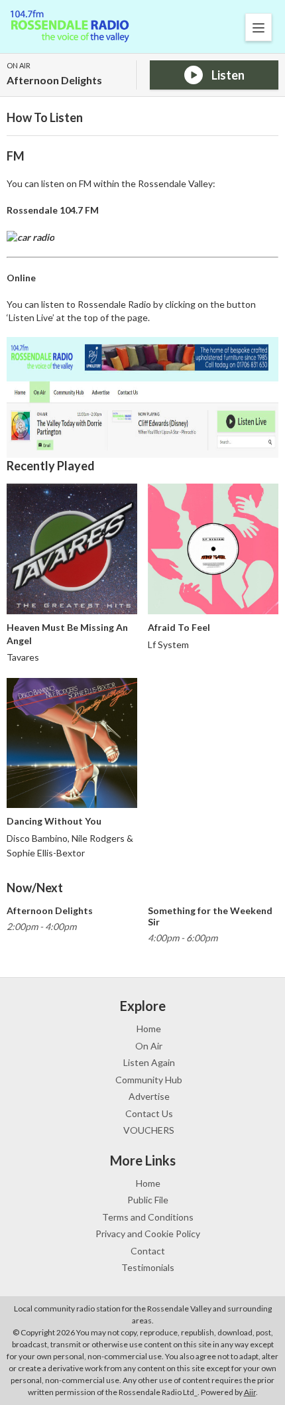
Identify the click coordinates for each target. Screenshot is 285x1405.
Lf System (168, 644)
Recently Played (51, 465)
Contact (148, 1250)
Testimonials (147, 1267)
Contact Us (149, 1113)
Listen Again (149, 1062)
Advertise (149, 1096)
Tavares (23, 657)
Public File (147, 1199)
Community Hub (148, 1079)
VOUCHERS (148, 1130)
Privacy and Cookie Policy (147, 1233)
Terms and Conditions (148, 1217)
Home (149, 1028)
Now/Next (35, 887)
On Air (148, 1045)
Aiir (250, 1392)
